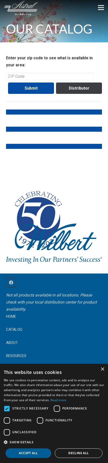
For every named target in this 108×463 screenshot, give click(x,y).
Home (11, 316)
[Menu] (101, 7)
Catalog (14, 329)
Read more (58, 400)
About (12, 342)
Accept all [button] (28, 453)
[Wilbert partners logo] (54, 244)
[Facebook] (11, 283)
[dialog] (54, 413)
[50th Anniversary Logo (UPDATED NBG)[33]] (37, 214)
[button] (54, 442)
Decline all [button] (78, 453)
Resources (16, 355)
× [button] (102, 369)
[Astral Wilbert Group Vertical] (21, 8)
